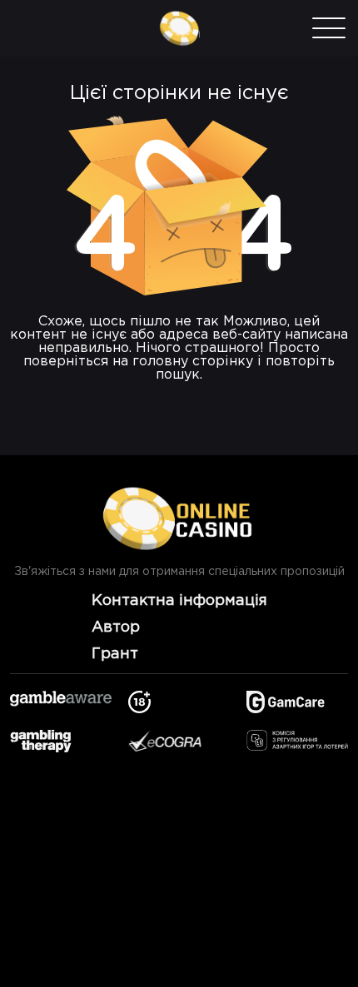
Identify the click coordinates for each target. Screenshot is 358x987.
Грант (115, 654)
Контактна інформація (179, 601)
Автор (116, 627)
